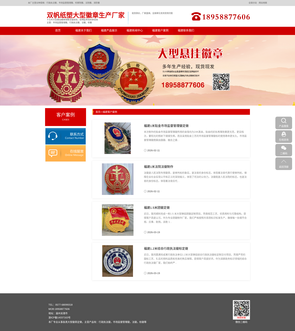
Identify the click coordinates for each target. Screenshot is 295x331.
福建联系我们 (186, 30)
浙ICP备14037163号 (59, 317)
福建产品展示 (109, 30)
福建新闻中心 (135, 30)
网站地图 (263, 3)
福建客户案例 (160, 30)
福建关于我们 (83, 30)
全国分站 (253, 3)
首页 (58, 30)
